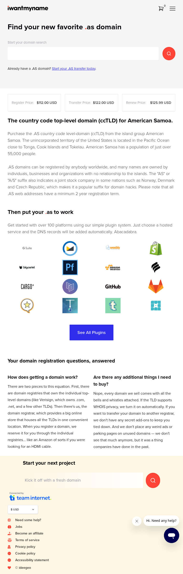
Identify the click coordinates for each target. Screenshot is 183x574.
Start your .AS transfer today (73, 68)
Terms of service (27, 540)
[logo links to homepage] (34, 8)
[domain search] (169, 53)
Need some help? (28, 520)
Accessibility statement (32, 560)
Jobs (18, 527)
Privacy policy (25, 547)
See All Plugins (91, 332)
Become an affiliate (29, 533)
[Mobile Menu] (172, 8)
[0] (161, 8)
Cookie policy (25, 553)
